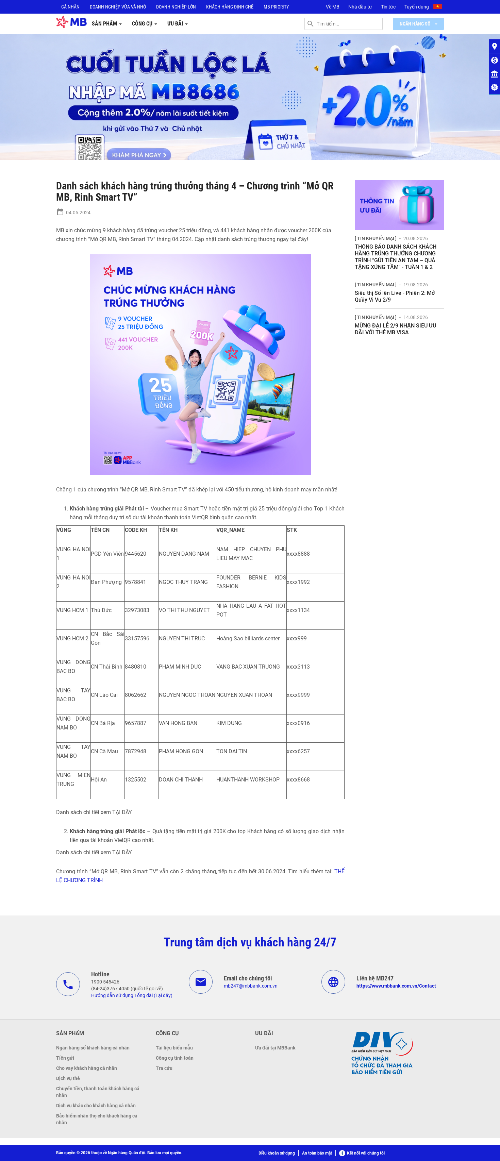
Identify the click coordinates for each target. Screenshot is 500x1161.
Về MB (332, 7)
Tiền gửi (65, 1058)
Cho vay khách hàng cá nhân (86, 1068)
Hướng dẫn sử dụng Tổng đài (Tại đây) (131, 995)
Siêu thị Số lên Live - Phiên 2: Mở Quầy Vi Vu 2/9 (395, 296)
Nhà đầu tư (360, 7)
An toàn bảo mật (317, 1153)
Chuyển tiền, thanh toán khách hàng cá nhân (97, 1092)
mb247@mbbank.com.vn (251, 986)
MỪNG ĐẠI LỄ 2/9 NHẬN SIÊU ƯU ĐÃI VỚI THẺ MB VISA (395, 329)
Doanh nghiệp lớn (176, 7)
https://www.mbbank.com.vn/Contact (396, 986)
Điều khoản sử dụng (277, 1153)
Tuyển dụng (416, 7)
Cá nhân (70, 7)
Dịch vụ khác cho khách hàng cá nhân (96, 1105)
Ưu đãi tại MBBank (275, 1047)
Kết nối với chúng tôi (366, 1153)
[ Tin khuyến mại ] (376, 238)
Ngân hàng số (415, 24)
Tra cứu (164, 1068)
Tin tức (388, 7)
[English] (438, 7)
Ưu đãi (175, 23)
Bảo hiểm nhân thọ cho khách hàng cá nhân (96, 1119)
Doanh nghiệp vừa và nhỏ (118, 7)
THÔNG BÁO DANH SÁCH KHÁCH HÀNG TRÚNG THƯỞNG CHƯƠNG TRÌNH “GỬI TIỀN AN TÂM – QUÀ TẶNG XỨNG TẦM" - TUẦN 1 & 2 (395, 256)
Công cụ (143, 23)
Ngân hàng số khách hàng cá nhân (93, 1047)
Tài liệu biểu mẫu (174, 1047)
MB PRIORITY (276, 7)
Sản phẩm (105, 23)
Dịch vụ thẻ (68, 1078)
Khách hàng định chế (229, 7)
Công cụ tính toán (175, 1058)
